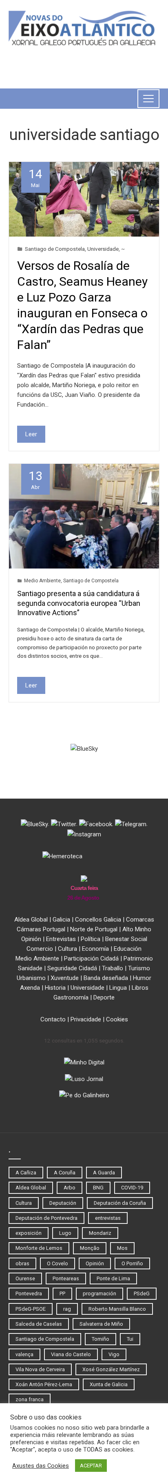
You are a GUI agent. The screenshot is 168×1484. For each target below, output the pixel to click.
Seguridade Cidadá (72, 968)
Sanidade (30, 968)
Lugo (65, 1233)
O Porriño (132, 1263)
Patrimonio (138, 958)
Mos (122, 1248)
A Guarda (104, 1173)
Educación (127, 948)
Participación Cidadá (91, 958)
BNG (98, 1188)
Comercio (40, 948)
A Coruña (64, 1173)
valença (24, 1354)
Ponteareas (66, 1278)
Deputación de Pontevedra (46, 1218)
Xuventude (65, 978)
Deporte (104, 997)
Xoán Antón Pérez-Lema (43, 1384)
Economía (95, 948)
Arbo (69, 1188)
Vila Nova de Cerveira (40, 1369)
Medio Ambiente (42, 581)
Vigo (113, 1354)
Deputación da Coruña (120, 1203)
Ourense (25, 1278)
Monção (89, 1248)
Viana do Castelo (71, 1354)
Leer (31, 434)
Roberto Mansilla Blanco (117, 1309)
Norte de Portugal (93, 929)
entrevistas (108, 1218)
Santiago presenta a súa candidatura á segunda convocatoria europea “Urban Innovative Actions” (78, 603)
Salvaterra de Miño (101, 1324)
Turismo (139, 968)
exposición (28, 1233)
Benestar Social (126, 939)
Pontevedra (28, 1293)
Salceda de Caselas (38, 1324)
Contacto (53, 1019)
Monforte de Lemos (38, 1248)
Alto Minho (136, 929)
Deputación (62, 1203)
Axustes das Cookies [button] (40, 1465)
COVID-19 (132, 1188)
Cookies (117, 1019)
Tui (130, 1339)
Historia (55, 987)
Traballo (112, 968)
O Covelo (57, 1263)
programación (99, 1293)
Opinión (31, 939)
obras (22, 1263)
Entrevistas (61, 939)
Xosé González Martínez (111, 1369)
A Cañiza (25, 1173)
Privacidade (86, 1019)
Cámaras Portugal (41, 929)
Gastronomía (70, 997)
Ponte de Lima (113, 1278)
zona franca (29, 1399)
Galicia (61, 919)
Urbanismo (31, 978)
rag (67, 1309)
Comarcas (140, 919)
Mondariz (100, 1233)
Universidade (103, 249)
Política (90, 939)
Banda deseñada (106, 978)
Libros (140, 987)
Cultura (67, 948)
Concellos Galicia (98, 919)
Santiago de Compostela (55, 249)
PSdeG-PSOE (30, 1309)
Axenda (30, 987)
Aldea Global (31, 919)
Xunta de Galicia (109, 1384)
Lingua (118, 987)
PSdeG (142, 1293)
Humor (142, 978)
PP (62, 1293)
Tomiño (100, 1339)
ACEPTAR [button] (91, 1465)
